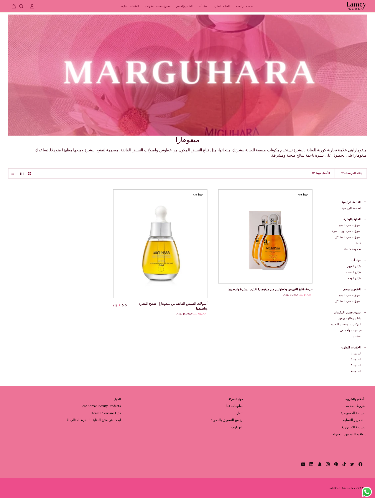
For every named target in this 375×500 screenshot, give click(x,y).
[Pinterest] (336, 464)
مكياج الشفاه (354, 272)
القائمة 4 (356, 371)
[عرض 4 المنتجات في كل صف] (13, 174)
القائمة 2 (356, 359)
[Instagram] (328, 464)
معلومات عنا (234, 406)
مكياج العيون (354, 266)
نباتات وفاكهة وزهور (350, 318)
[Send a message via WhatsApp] (367, 492)
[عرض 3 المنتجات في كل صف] (22, 174)
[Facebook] (360, 464)
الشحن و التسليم (354, 420)
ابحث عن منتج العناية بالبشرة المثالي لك (93, 420)
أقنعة (359, 243)
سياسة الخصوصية (353, 413)
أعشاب (357, 336)
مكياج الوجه (355, 278)
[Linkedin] (311, 464)
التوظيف (237, 427)
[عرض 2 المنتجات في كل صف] (29, 174)
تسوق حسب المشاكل (348, 237)
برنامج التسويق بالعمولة (227, 420)
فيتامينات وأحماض (351, 330)
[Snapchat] (320, 464)
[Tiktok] (344, 464)
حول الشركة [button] (236, 399)
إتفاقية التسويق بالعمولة (348, 434)
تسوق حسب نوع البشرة (347, 231)
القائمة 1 (356, 353)
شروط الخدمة (355, 406)
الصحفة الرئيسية (352, 208)
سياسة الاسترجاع (353, 427)
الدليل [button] (117, 399)
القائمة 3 (356, 365)
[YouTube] (303, 464)
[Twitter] (352, 464)
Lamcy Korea (341, 487)
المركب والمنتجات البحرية (346, 324)
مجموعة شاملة (353, 249)
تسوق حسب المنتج (350, 225)
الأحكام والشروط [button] (355, 399)
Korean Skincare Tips (106, 413)
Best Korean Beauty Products (101, 406)
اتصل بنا (237, 413)
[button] (222, 6)
